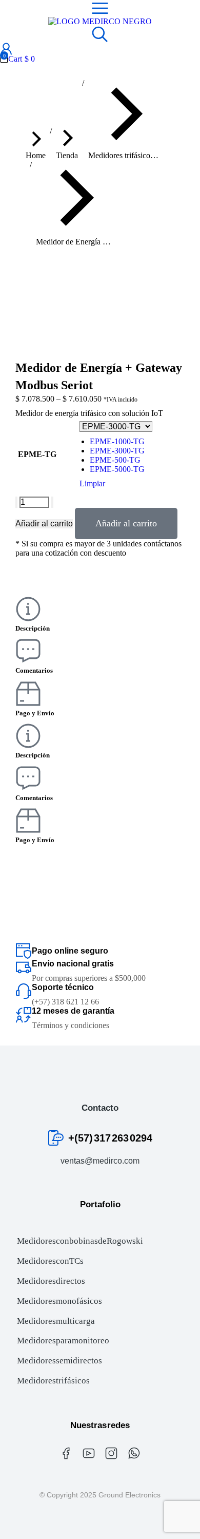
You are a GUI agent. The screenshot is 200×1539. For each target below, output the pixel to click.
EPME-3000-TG (117, 450)
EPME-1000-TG (117, 441)
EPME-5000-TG (117, 469)
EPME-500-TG (115, 459)
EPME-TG (37, 454)
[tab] (100, 615)
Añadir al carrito (44, 523)
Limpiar (92, 483)
